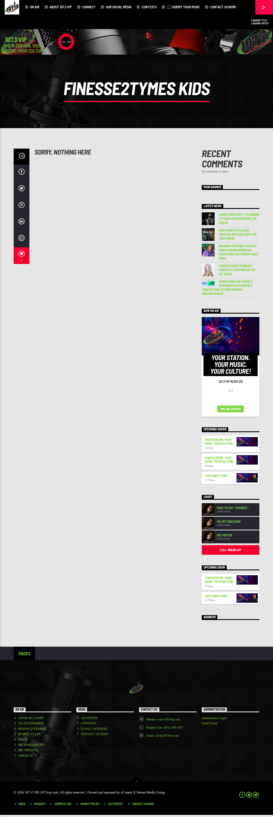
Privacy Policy (89, 804)
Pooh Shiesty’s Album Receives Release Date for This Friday (237, 234)
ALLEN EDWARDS (31, 723)
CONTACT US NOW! (223, 7)
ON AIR (34, 7)
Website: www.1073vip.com (163, 719)
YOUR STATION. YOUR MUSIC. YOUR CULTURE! (219, 441)
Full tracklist (230, 550)
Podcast (39, 804)
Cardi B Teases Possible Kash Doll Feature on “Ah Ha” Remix (237, 270)
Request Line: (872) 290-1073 (164, 727)
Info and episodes (230, 409)
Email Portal (209, 723)
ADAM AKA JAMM (30, 718)
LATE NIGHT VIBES (216, 476)
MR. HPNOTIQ (28, 750)
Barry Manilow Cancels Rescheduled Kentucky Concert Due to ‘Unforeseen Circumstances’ (227, 287)
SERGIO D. (25, 755)
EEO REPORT (115, 804)
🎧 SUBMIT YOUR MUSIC (183, 7)
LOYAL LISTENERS (94, 728)
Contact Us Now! (143, 804)
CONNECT (89, 7)
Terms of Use (62, 804)
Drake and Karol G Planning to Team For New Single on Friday (239, 218)
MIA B (22, 739)
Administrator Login (214, 718)
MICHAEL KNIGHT (31, 744)
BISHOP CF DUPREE (32, 728)
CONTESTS (149, 7)
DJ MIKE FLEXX (29, 734)
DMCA (22, 804)
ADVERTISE (89, 718)
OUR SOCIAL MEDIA (118, 7)
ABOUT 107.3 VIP (60, 7)
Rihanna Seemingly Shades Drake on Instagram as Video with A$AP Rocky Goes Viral (238, 252)
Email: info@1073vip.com (162, 735)
